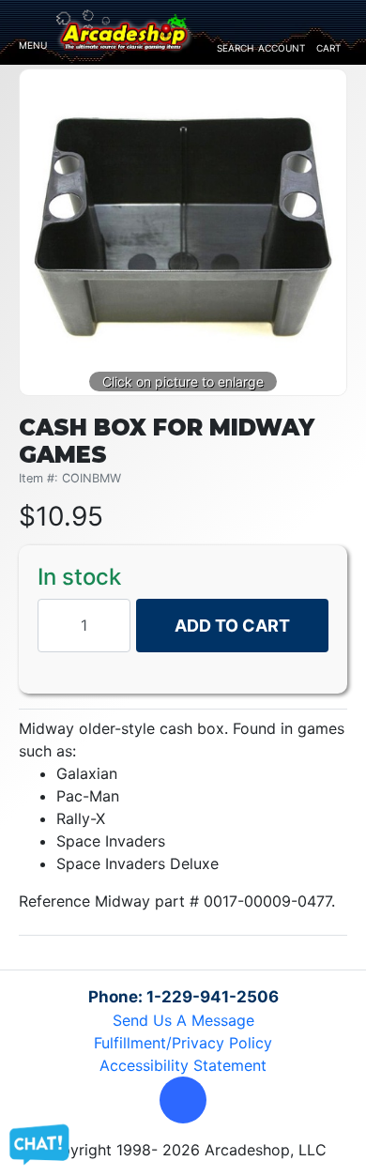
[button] (183, 1100)
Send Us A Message (183, 1020)
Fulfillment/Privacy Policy (183, 1042)
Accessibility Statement (183, 1065)
